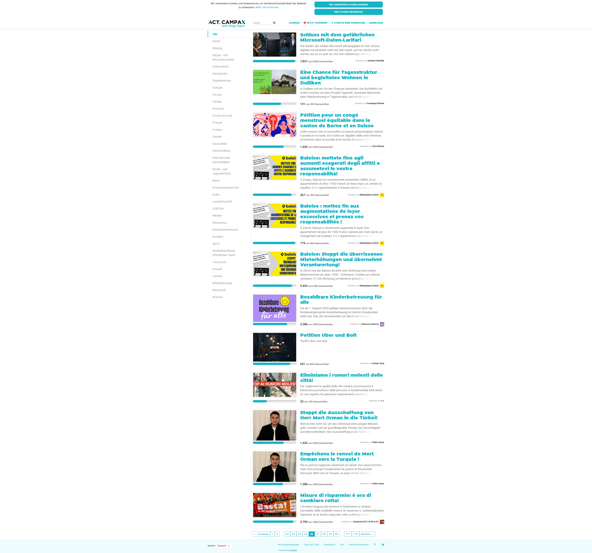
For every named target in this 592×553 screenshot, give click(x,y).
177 (347, 534)
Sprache (211, 545)
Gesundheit (219, 143)
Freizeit (217, 122)
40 (336, 534)
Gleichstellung (221, 150)
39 (330, 534)
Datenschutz (220, 66)
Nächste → (367, 534)
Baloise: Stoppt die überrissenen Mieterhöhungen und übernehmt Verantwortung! (341, 259)
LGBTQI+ (218, 208)
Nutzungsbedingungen (288, 544)
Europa (217, 94)
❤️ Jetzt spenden (315, 22)
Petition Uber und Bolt (328, 335)
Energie (217, 87)
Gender (217, 136)
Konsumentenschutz (225, 187)
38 (324, 534)
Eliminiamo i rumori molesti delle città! (341, 377)
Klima (216, 180)
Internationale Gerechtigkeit (221, 160)
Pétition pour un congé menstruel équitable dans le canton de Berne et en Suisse (337, 120)
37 (317, 534)
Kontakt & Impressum (359, 544)
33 (293, 534)
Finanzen (218, 108)
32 (287, 534)
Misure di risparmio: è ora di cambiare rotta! (335, 497)
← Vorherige (261, 534)
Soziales (217, 236)
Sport (216, 243)
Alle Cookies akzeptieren (348, 11)
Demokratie (219, 73)
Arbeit (216, 41)
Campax (293, 550)
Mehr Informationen (267, 7)
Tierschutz (219, 262)
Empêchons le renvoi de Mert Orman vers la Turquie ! (337, 456)
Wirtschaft (219, 290)
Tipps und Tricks (311, 544)
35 (305, 534)
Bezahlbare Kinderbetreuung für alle (341, 299)
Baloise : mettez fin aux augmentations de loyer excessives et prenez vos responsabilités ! (332, 214)
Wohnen (217, 297)
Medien (217, 215)
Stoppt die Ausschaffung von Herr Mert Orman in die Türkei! (338, 415)
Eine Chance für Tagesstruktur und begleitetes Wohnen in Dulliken (338, 77)
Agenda (294, 22)
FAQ (342, 544)
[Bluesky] (382, 544)
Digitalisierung (221, 80)
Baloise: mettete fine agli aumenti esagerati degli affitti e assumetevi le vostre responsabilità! (340, 166)
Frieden (217, 129)
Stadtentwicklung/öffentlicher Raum (224, 253)
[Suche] (274, 23)
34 (299, 534)
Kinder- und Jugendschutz (221, 171)
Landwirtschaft (222, 201)
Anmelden (376, 22)
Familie (217, 101)
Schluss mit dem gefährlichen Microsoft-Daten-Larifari (337, 37)
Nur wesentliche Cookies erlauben (348, 4)
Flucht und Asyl (222, 115)
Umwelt (217, 269)
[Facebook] (375, 544)
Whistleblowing (222, 283)
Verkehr (217, 276)
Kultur (216, 194)
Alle (215, 34)
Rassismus (219, 222)
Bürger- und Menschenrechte (223, 57)
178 (355, 534)
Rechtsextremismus (225, 229)
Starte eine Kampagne (349, 22)
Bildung (217, 48)
